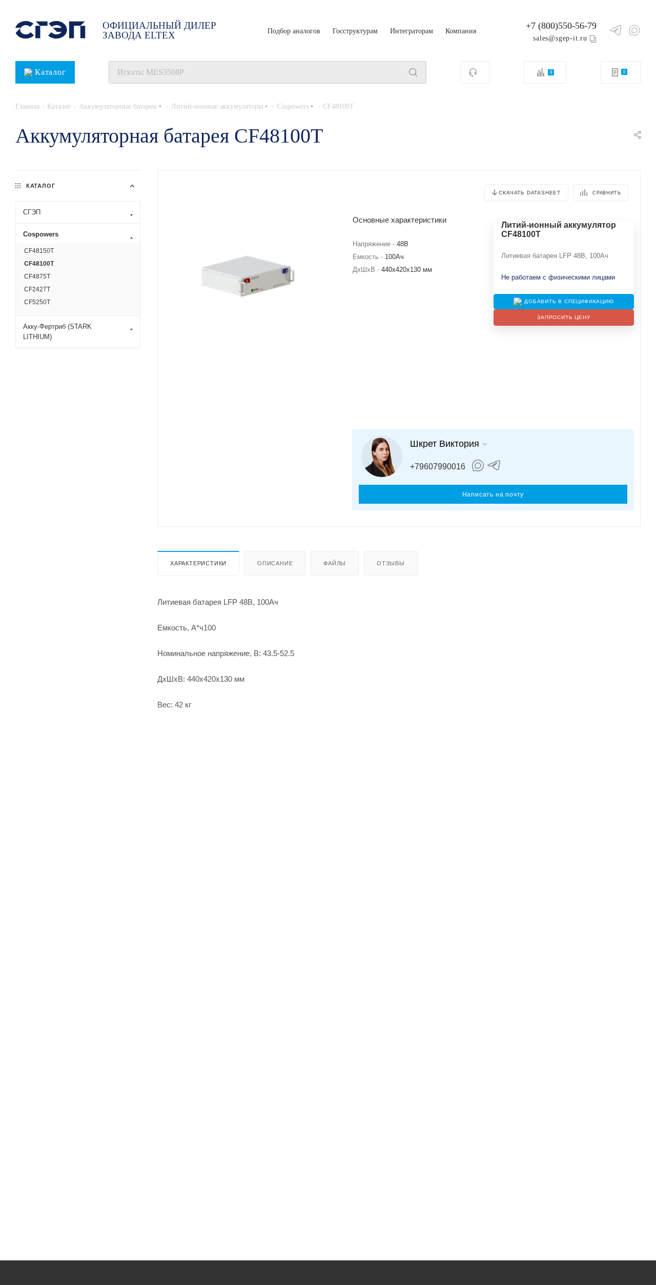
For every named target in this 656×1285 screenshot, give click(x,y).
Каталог (50, 72)
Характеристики (198, 563)
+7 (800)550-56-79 (561, 26)
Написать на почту (493, 494)
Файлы (334, 563)
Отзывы (391, 563)
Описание (275, 563)
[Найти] (413, 72)
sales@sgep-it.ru (560, 38)
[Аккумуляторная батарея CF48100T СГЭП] (248, 278)
